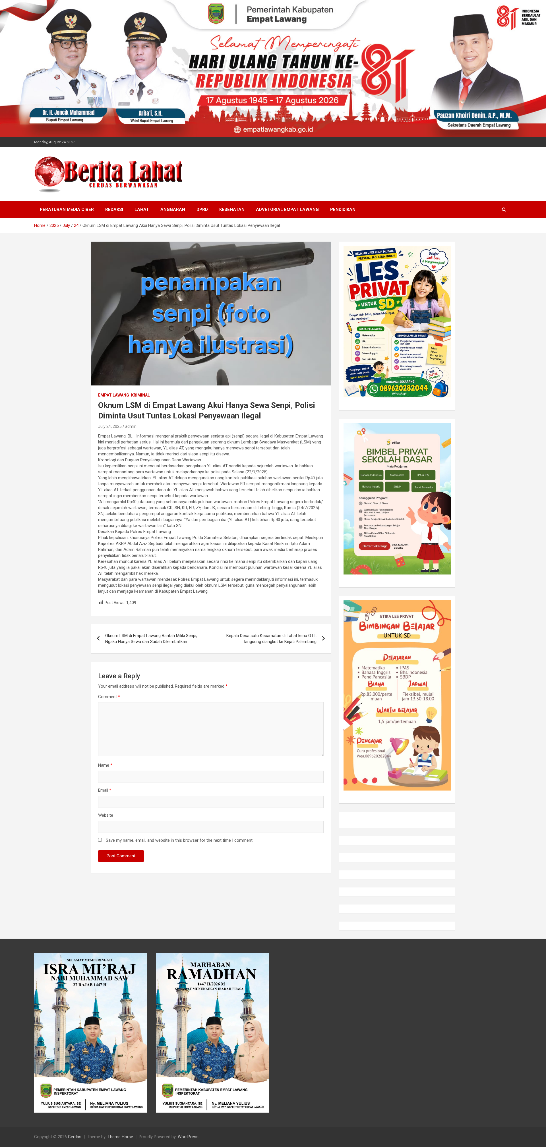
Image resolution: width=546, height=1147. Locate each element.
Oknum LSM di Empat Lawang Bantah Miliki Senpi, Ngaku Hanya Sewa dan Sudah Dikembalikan (151, 638)
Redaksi (114, 209)
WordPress (188, 1136)
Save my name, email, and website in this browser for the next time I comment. (179, 840)
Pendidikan (342, 209)
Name (105, 765)
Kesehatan (232, 209)
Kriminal (140, 395)
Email (104, 790)
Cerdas (74, 1136)
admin (130, 426)
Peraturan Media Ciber (67, 209)
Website (105, 815)
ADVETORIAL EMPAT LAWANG (287, 209)
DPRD (202, 209)
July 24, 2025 (110, 426)
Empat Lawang (113, 395)
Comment (109, 696)
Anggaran (172, 209)
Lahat (142, 209)
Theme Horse (120, 1136)
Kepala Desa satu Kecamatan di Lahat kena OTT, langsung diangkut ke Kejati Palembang (271, 638)
